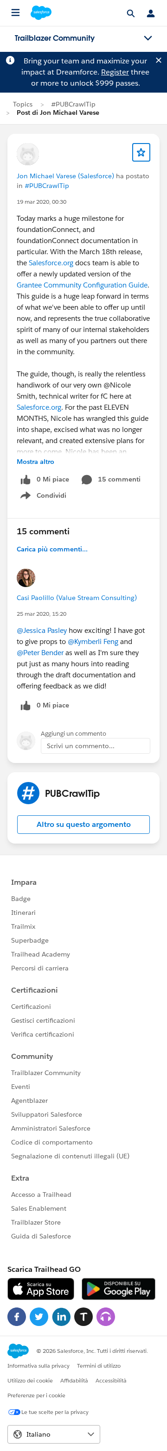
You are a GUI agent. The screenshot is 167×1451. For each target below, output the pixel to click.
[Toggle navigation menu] (148, 38)
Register (115, 72)
